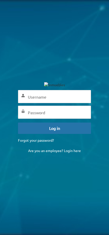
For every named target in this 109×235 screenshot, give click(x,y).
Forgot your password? (36, 140)
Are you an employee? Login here (54, 150)
